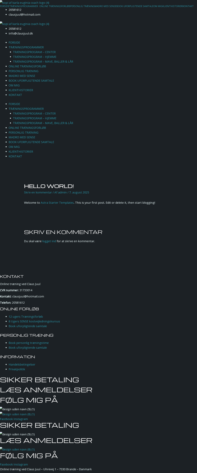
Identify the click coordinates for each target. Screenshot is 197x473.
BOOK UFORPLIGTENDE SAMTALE (134, 6)
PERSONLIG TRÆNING (82, 6)
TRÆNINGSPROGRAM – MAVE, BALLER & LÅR (43, 61)
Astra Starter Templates (57, 203)
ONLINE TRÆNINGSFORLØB (54, 6)
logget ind (49, 241)
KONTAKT (188, 6)
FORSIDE (4, 6)
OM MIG (157, 6)
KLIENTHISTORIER (172, 6)
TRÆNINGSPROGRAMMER (23, 6)
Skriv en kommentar (38, 192)
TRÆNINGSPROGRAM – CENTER (34, 52)
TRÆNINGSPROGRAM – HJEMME (34, 57)
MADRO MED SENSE (105, 6)
